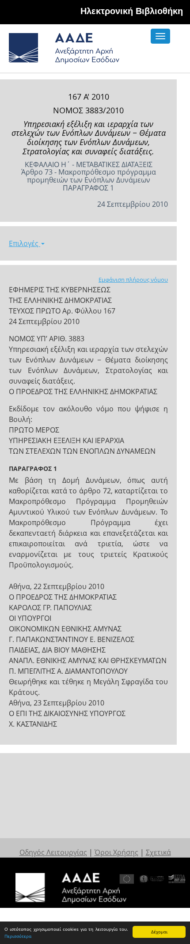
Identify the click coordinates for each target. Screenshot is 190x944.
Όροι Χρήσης (116, 852)
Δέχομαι (159, 932)
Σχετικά (158, 852)
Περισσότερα (17, 936)
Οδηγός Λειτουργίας (53, 852)
